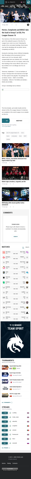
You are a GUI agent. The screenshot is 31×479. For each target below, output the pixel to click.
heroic (8, 136)
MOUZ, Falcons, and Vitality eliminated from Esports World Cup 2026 (14, 159)
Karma (4, 463)
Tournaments (20, 6)
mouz (22, 132)
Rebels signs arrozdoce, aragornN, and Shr (14, 181)
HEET (25, 136)
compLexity (14, 136)
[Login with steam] (28, 2)
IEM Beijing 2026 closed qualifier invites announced (13, 204)
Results (27, 247)
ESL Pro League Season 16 (13, 132)
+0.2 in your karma (6, 126)
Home (2, 6)
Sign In (15, 236)
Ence (20, 136)
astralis (8, 139)
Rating (9, 463)
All (23, 247)
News (6, 6)
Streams (12, 6)
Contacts (14, 463)
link (7, 114)
